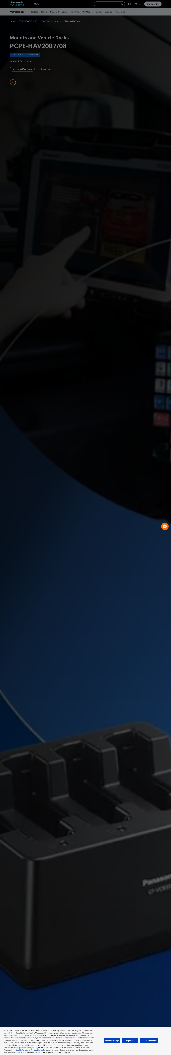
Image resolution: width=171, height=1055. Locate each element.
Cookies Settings (112, 1041)
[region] (85, 1041)
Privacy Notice (37, 1050)
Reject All (130, 1041)
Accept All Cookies (148, 1041)
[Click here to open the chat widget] (165, 526)
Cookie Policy (21, 1050)
